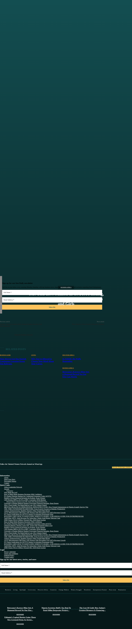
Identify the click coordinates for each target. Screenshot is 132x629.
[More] (63, 188)
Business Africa (66, 287)
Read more (20, 614)
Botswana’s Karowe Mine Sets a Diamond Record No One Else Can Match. (75, 374)
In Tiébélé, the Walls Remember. (71, 360)
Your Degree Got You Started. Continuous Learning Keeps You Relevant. (13, 361)
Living (33, 355)
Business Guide (5, 355)
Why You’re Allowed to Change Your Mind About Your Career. (42, 361)
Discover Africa (68, 355)
